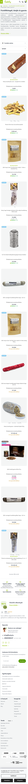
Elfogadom (20, 780)
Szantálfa (19, 422)
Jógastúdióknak (4, 733)
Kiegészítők (16, 711)
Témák (15, 716)
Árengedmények (17, 713)
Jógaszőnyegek (17, 703)
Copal (9, 422)
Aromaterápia (4, 743)
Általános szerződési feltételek (8, 681)
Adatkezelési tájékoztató (7, 678)
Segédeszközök (17, 706)
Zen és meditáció (4, 740)
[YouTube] (9, 643)
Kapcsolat (4, 645)
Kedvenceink (3, 748)
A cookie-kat (4, 770)
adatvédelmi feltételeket (8, 667)
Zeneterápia (3, 728)
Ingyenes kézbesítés (6, 686)
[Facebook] (3, 643)
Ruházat (16, 701)
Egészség (16, 708)
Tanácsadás (4, 688)
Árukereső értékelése (6, 691)
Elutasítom (7, 780)
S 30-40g (17, 554)
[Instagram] (6, 643)
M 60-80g (12, 554)
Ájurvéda (3, 725)
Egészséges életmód (5, 723)
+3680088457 (8, 638)
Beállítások (13, 776)
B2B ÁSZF (4, 683)
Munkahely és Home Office (6, 738)
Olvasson (5, 33)
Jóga (2, 730)
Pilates (2, 735)
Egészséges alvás (4, 745)
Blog (2, 706)
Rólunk (2, 703)
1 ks (14, 206)
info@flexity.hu (9, 635)
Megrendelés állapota (7, 693)
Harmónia (14, 422)
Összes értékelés (13, 605)
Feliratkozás (22, 661)
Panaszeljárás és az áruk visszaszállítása (11, 676)
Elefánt (14, 78)
